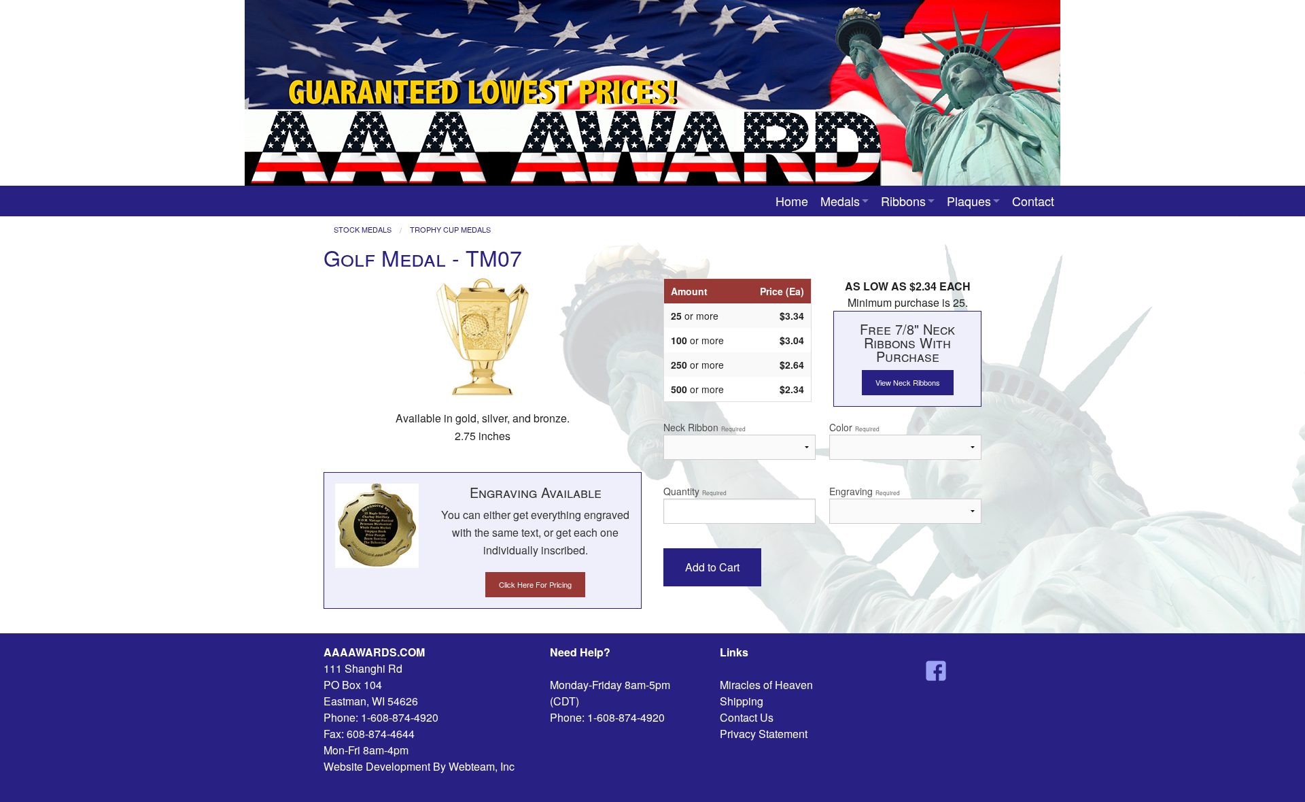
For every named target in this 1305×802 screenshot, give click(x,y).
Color (854, 427)
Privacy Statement (763, 733)
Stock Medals (363, 229)
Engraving (864, 491)
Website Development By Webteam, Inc (419, 766)
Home (792, 201)
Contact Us (746, 717)
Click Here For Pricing (535, 584)
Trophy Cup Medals (450, 229)
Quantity (695, 491)
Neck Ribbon (704, 427)
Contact (1033, 201)
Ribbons (903, 201)
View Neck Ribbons (907, 382)
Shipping (741, 701)
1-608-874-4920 (399, 717)
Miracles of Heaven (766, 684)
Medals (840, 201)
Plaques (969, 201)
